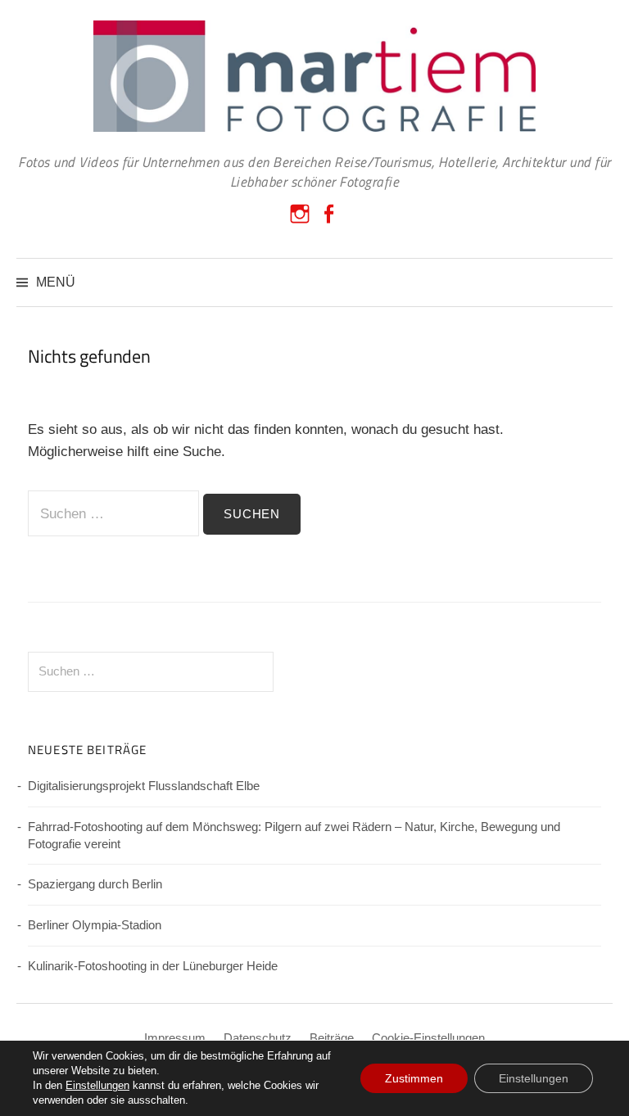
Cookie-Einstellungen (428, 1038)
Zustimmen (414, 1078)
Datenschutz (258, 1038)
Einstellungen (97, 1085)
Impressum (175, 1038)
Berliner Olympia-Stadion (94, 925)
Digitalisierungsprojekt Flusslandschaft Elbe (144, 786)
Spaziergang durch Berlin (95, 884)
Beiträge (332, 1038)
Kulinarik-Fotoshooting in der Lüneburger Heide (153, 966)
